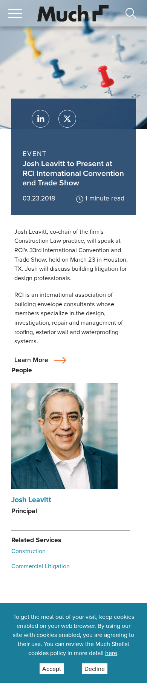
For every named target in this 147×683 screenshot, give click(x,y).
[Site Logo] (73, 12)
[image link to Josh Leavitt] (64, 435)
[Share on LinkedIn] (40, 119)
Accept (51, 668)
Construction (28, 550)
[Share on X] (67, 119)
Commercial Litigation (40, 565)
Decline (94, 668)
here (111, 653)
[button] (15, 13)
